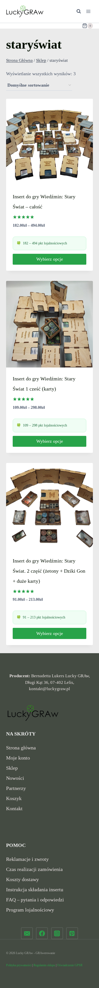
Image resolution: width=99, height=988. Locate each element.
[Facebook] (42, 933)
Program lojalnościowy (30, 910)
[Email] (27, 933)
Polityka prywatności (18, 965)
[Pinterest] (72, 933)
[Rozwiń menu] (88, 11)
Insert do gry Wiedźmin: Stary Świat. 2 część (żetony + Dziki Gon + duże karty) (49, 571)
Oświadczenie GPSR (69, 965)
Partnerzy (16, 788)
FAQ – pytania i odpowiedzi (35, 899)
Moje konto (18, 758)
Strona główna (21, 747)
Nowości (15, 778)
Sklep (12, 768)
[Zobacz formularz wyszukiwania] (76, 11)
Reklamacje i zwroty (27, 859)
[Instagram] (57, 933)
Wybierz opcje (49, 259)
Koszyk (14, 798)
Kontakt (14, 808)
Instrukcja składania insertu (34, 889)
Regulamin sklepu (44, 965)
